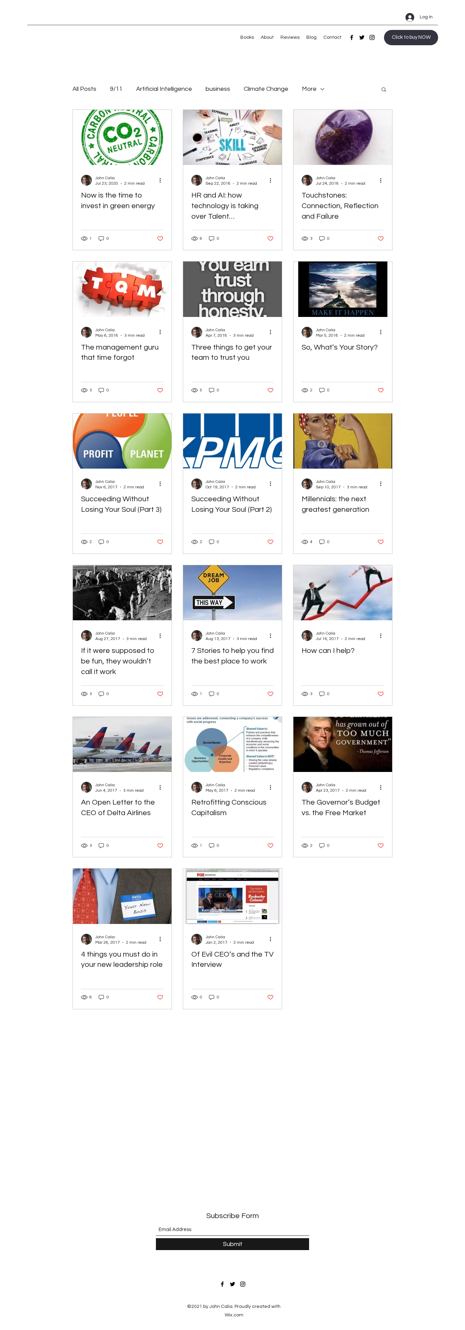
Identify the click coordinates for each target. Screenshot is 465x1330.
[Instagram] (372, 37)
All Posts (84, 89)
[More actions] (162, 180)
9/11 (116, 89)
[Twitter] (361, 37)
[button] (384, 90)
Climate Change (266, 89)
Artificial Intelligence (164, 89)
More (309, 89)
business (218, 89)
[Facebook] (351, 37)
